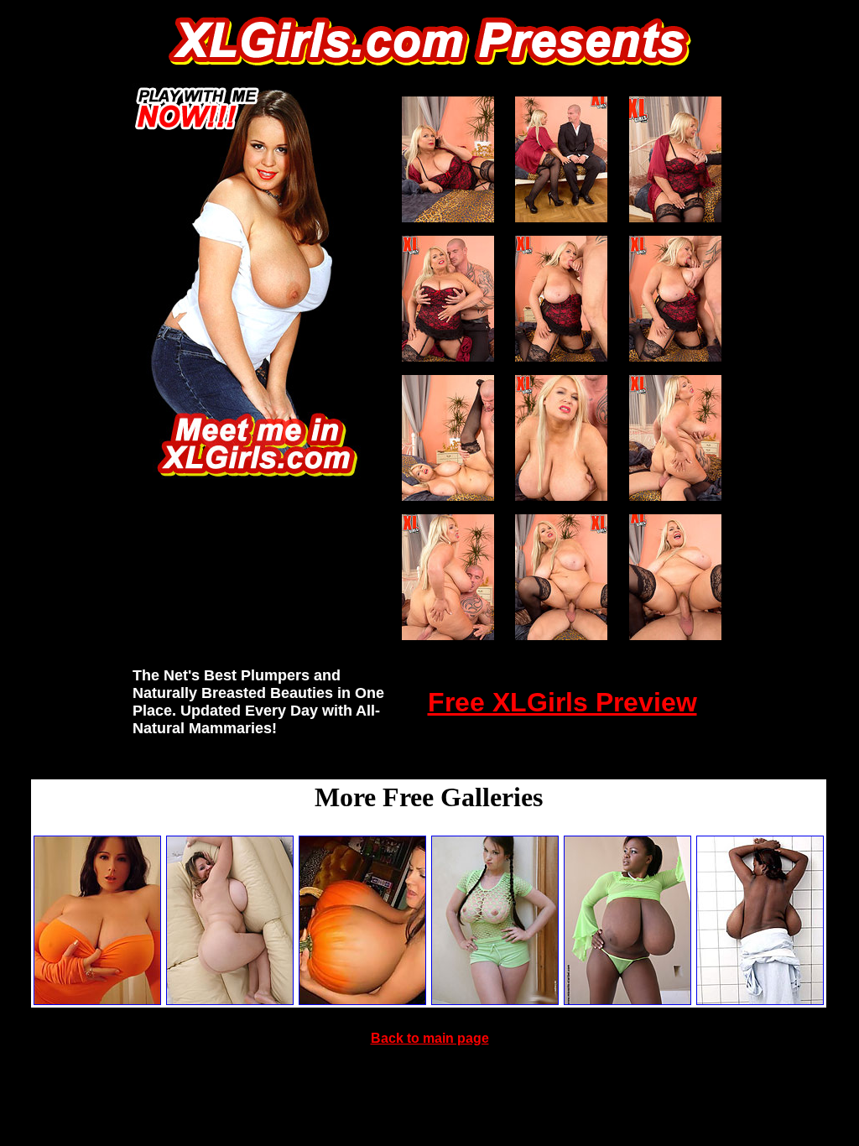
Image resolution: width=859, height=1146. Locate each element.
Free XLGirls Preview (562, 702)
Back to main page (430, 1038)
